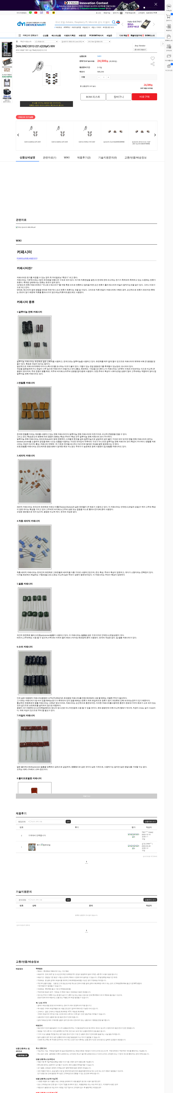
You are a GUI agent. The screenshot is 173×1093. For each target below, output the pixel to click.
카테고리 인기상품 (25, 117)
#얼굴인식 (86, 27)
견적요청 (169, 50)
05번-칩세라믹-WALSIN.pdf (26, 227)
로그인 (98, 13)
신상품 (45, 35)
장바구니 (117, 13)
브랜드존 (82, 35)
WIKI (67, 157)
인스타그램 (48, 13)
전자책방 (42, 13)
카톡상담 (54, 13)
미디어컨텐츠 (22, 13)
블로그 (30, 13)
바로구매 (144, 96)
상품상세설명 (27, 157)
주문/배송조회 (130, 13)
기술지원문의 (107, 157)
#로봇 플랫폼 (76, 27)
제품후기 (84, 157)
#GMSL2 (67, 27)
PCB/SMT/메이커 (96, 35)
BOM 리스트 (93, 96)
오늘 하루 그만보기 (151, 7)
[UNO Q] (139, 18)
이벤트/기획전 (69, 35)
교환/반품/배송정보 (136, 157)
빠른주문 (169, 30)
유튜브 (36, 13)
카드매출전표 (169, 60)
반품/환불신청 (22, 1055)
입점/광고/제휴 (151, 12)
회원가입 (107, 13)
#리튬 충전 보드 (108, 27)
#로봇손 (59, 27)
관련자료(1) (49, 157)
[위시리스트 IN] (152, 58)
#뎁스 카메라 (96, 27)
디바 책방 (123, 35)
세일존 (109, 35)
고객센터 (141, 13)
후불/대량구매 (136, 35)
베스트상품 (56, 35)
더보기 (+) (86, 796)
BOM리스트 (150, 35)
